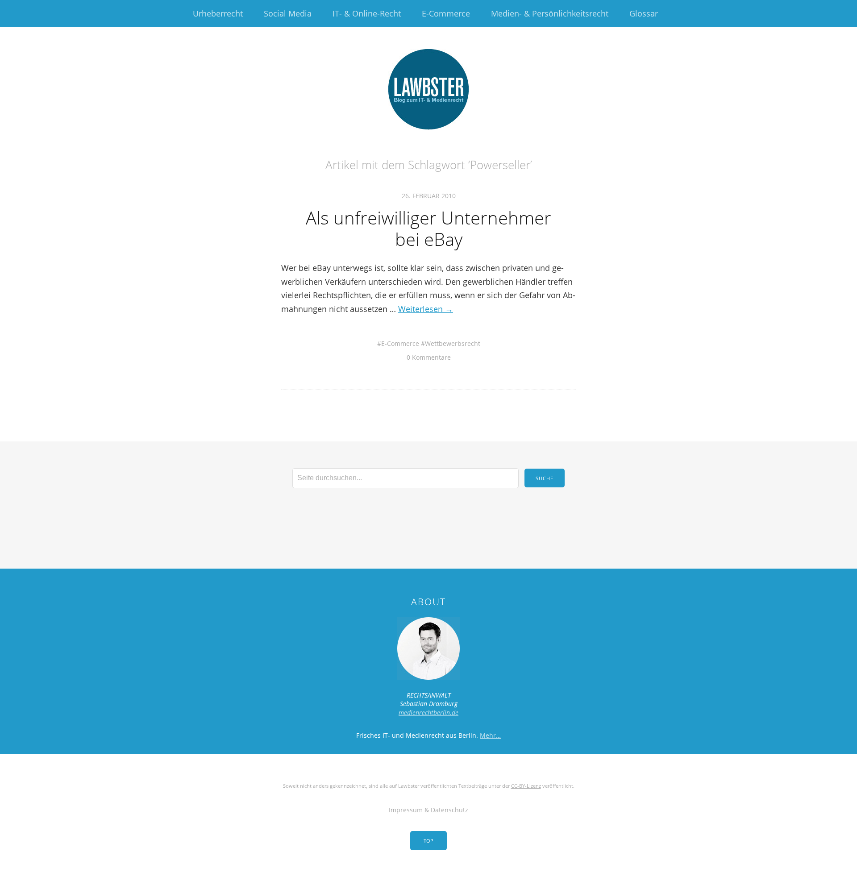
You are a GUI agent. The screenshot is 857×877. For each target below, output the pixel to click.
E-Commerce (446, 13)
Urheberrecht (218, 13)
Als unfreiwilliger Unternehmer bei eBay (428, 228)
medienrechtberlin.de (428, 712)
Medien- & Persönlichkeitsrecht (549, 13)
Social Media (288, 13)
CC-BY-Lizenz (526, 785)
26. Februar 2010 (429, 195)
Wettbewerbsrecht (452, 343)
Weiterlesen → (425, 308)
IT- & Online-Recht (367, 13)
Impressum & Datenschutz (428, 810)
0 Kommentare (429, 357)
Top (428, 840)
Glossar (643, 13)
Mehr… (490, 735)
